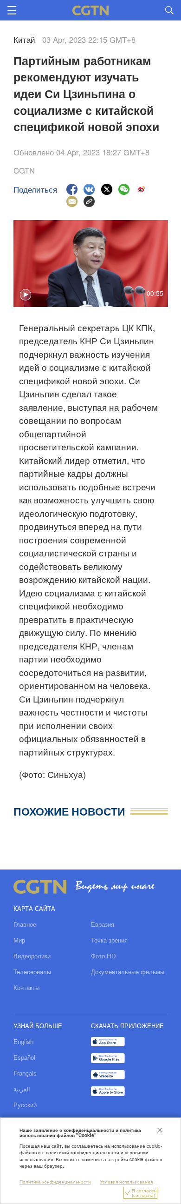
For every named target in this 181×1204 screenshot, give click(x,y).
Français (25, 1073)
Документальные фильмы (127, 971)
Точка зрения (109, 940)
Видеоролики (32, 955)
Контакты (26, 987)
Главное (24, 924)
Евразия (102, 924)
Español (24, 1057)
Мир (19, 940)
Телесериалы (32, 971)
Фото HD (103, 955)
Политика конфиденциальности (55, 1181)
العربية (21, 1088)
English (23, 1041)
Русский (25, 1104)
